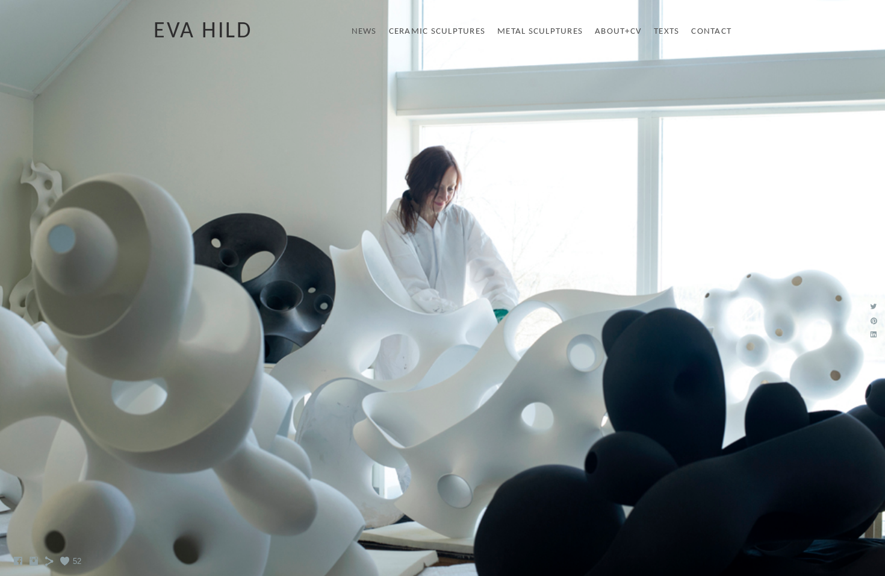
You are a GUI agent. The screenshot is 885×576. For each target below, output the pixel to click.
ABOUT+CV (618, 31)
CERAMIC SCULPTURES (437, 31)
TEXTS (666, 31)
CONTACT (711, 31)
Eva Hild (203, 31)
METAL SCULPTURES (540, 31)
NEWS (364, 31)
